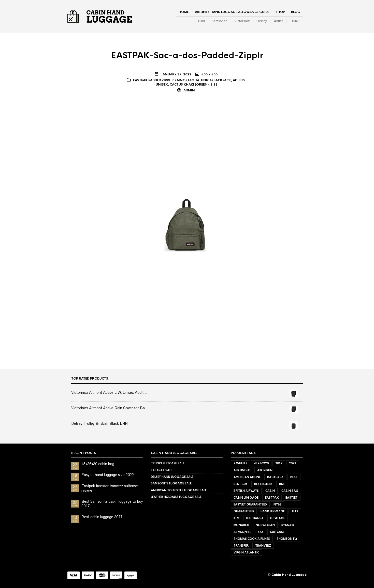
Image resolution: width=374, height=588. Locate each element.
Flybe (277, 504)
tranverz (263, 545)
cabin (270, 491)
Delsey (261, 21)
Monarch (241, 525)
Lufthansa (255, 518)
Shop (280, 12)
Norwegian (265, 525)
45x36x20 (261, 463)
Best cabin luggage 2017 (101, 517)
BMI (281, 484)
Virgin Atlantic (246, 552)
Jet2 (294, 511)
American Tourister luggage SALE (179, 490)
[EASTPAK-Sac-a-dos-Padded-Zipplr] (187, 224)
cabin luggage (246, 497)
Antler (278, 21)
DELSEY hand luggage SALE (172, 477)
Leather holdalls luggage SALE (176, 497)
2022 (292, 463)
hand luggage (273, 511)
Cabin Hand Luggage (289, 575)
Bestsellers (263, 484)
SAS (261, 532)
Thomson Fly (287, 539)
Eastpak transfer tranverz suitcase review (109, 488)
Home (184, 12)
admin (189, 90)
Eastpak (272, 497)
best (294, 477)
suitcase (277, 532)
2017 (278, 463)
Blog (295, 12)
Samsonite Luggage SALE (171, 483)
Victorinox (242, 21)
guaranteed (244, 511)
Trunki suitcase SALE (167, 463)
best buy (241, 484)
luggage (277, 518)
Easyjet (291, 497)
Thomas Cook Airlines (252, 539)
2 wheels (240, 463)
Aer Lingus (242, 470)
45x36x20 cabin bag (97, 464)
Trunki (294, 21)
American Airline (247, 477)
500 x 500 (209, 74)
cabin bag (289, 491)
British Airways (246, 491)
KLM (236, 518)
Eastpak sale (161, 470)
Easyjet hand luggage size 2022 (107, 475)
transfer (241, 545)
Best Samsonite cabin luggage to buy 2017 (112, 503)
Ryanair (287, 525)
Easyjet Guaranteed (250, 504)
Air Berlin (264, 470)
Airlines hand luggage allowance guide (232, 12)
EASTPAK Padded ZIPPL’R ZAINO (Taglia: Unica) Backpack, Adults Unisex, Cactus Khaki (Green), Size (189, 82)
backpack (275, 477)
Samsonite (219, 21)
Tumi (201, 21)
